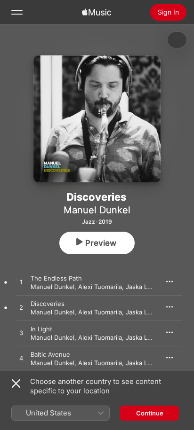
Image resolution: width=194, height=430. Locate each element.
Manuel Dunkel (97, 210)
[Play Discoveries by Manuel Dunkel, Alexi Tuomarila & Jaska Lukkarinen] (21, 308)
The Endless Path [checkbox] (56, 278)
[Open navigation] (17, 12)
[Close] (16, 383)
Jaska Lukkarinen (151, 286)
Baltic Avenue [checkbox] (50, 354)
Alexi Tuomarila (100, 286)
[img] (96, 12)
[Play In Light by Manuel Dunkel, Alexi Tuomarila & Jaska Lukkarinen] (21, 333)
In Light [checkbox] (41, 329)
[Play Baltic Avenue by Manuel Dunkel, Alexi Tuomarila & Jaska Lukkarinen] (21, 358)
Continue (149, 413)
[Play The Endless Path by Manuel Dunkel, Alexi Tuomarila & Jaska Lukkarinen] (21, 282)
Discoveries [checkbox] (48, 303)
